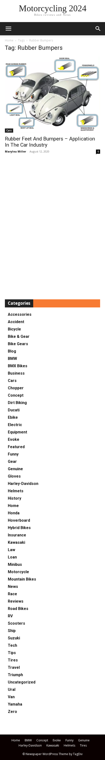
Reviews (15, 601)
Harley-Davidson (23, 483)
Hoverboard (19, 520)
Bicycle (14, 329)
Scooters (16, 623)
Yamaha (15, 704)
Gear (12, 461)
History (14, 498)
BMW (12, 358)
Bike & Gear (19, 336)
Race (12, 594)
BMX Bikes (17, 366)
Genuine (15, 469)
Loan (12, 557)
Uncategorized (21, 682)
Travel (14, 667)
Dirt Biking (17, 402)
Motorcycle (18, 572)
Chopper (16, 388)
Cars (9, 130)
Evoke (13, 439)
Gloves (14, 476)
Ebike (13, 417)
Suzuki (14, 638)
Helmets (15, 491)
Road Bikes (18, 608)
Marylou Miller (15, 151)
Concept (15, 395)
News (13, 586)
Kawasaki (16, 542)
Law (11, 549)
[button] (98, 28)
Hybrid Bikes (19, 527)
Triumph (15, 674)
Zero (12, 711)
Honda (14, 513)
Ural (11, 689)
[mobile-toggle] (8, 28)
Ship (12, 630)
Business (16, 373)
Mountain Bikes (22, 579)
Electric (15, 424)
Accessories (20, 314)
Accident (16, 321)
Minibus (15, 564)
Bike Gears (18, 344)
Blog (12, 351)
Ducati (14, 410)
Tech (12, 645)
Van (11, 697)
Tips (12, 652)
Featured (16, 446)
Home (9, 40)
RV (10, 616)
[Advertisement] (52, 227)
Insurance (17, 535)
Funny (13, 454)
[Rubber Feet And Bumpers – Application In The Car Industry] (52, 94)
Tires (13, 660)
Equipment (17, 432)
